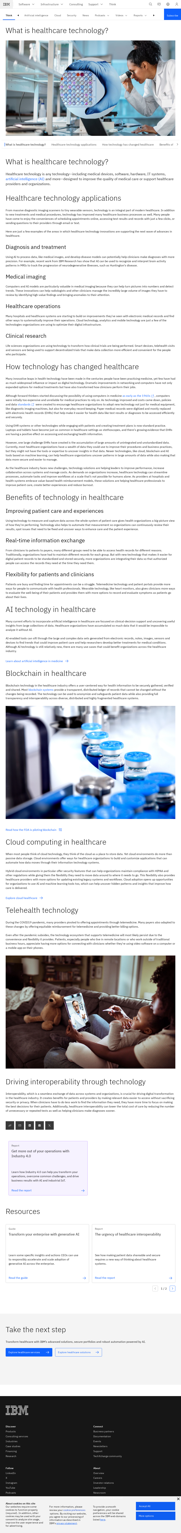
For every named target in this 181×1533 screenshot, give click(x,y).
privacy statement (66, 1523)
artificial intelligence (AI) (25, 178)
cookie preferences (74, 1510)
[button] (168, 4)
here (102, 1519)
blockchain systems (41, 689)
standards (24, 404)
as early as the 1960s (136, 395)
